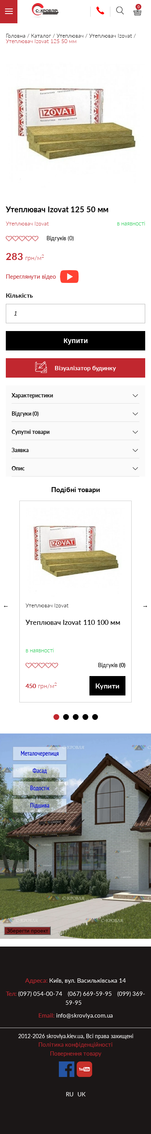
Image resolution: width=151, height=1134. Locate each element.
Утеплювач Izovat (110, 35)
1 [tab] (56, 717)
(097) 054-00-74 (40, 993)
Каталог (41, 35)
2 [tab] (66, 717)
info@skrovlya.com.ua (84, 1015)
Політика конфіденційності (75, 1044)
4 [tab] (85, 717)
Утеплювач (70, 35)
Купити (75, 341)
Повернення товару (75, 1053)
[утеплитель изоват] (75, 125)
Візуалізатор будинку (85, 367)
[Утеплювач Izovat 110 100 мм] (75, 551)
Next (145, 605)
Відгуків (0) (60, 238)
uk (81, 1094)
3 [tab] (76, 717)
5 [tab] (95, 717)
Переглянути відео (31, 276)
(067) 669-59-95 (90, 993)
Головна (16, 35)
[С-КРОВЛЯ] (41, 12)
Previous (6, 605)
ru (70, 1094)
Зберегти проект (27, 931)
